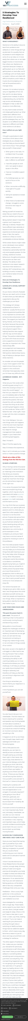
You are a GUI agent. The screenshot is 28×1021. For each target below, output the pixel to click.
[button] (7, 1005)
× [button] (26, 999)
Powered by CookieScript (5, 1019)
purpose (18, 21)
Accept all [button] (7, 1016)
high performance (9, 21)
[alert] (14, 1009)
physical (21, 494)
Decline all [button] (20, 1016)
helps (10, 499)
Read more (13, 1003)
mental (8, 497)
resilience (6, 24)
